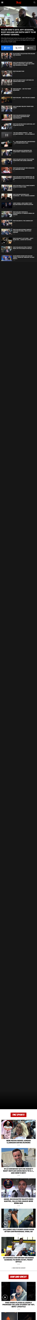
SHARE (20, 48)
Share (8, 48)
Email (31, 48)
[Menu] (2, 2)
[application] (18, 16)
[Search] (34, 2)
